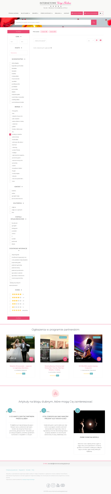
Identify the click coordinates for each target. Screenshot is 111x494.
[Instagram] (53, 485)
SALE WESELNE (15, 118)
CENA (18, 36)
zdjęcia (13, 207)
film (12, 212)
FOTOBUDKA (15, 139)
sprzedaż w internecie (17, 275)
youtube (14, 231)
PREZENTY (14, 163)
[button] (101, 13)
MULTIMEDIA (17, 203)
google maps (15, 196)
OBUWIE (14, 176)
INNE (13, 181)
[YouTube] (58, 485)
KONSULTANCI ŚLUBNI (17, 168)
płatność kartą (15, 267)
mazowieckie (15, 78)
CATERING (14, 147)
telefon (13, 190)
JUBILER (14, 126)
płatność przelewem (17, 270)
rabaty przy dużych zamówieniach (14, 284)
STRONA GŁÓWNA (13, 13)
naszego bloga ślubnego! (28, 479)
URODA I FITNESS (16, 150)
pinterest (14, 241)
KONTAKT (66, 13)
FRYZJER (14, 171)
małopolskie (15, 76)
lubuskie (13, 71)
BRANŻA (18, 107)
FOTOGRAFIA (15, 111)
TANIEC (14, 165)
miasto (43, 31)
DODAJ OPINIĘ (77, 13)
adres (13, 193)
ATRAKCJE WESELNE (17, 134)
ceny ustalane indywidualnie (19, 260)
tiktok (13, 244)
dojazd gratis (15, 254)
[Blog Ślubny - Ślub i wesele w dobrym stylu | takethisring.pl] (63, 485)
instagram (14, 228)
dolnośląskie (15, 63)
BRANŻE (34, 13)
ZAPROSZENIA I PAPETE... (18, 155)
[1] (100, 40)
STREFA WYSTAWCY (46, 13)
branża (52, 31)
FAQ (33, 470)
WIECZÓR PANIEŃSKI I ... (18, 178)
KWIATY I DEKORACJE (17, 129)
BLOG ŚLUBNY (25, 13)
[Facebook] (48, 485)
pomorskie (14, 89)
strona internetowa (17, 198)
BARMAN (14, 144)
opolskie (14, 81)
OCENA (17, 290)
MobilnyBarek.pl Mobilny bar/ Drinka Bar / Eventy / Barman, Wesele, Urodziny (54, 368)
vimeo (13, 233)
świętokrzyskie (15, 94)
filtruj (18, 31)
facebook (14, 223)
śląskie (13, 92)
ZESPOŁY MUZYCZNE (17, 116)
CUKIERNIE (14, 124)
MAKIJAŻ (14, 152)
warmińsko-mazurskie (17, 97)
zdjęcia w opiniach (16, 210)
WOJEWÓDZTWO (18, 59)
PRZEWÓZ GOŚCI (16, 157)
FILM (13, 113)
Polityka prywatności (12, 470)
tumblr (13, 238)
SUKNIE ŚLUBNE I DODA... (18, 121)
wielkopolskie (15, 99)
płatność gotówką (16, 265)
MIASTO (17, 48)
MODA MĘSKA (15, 173)
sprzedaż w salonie (16, 273)
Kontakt (28, 470)
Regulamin (22, 470)
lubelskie (14, 68)
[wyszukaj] (94, 22)
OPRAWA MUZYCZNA (17, 160)
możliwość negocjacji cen (18, 257)
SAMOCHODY (15, 137)
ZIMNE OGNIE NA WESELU (89, 437)
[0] (96, 40)
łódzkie (13, 73)
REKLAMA (58, 13)
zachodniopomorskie (17, 102)
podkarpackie (15, 84)
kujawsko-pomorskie (17, 65)
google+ (14, 225)
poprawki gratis (15, 262)
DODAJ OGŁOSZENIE (91, 13)
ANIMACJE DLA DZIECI (17, 142)
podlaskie (14, 86)
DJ (12, 131)
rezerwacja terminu (17, 278)
